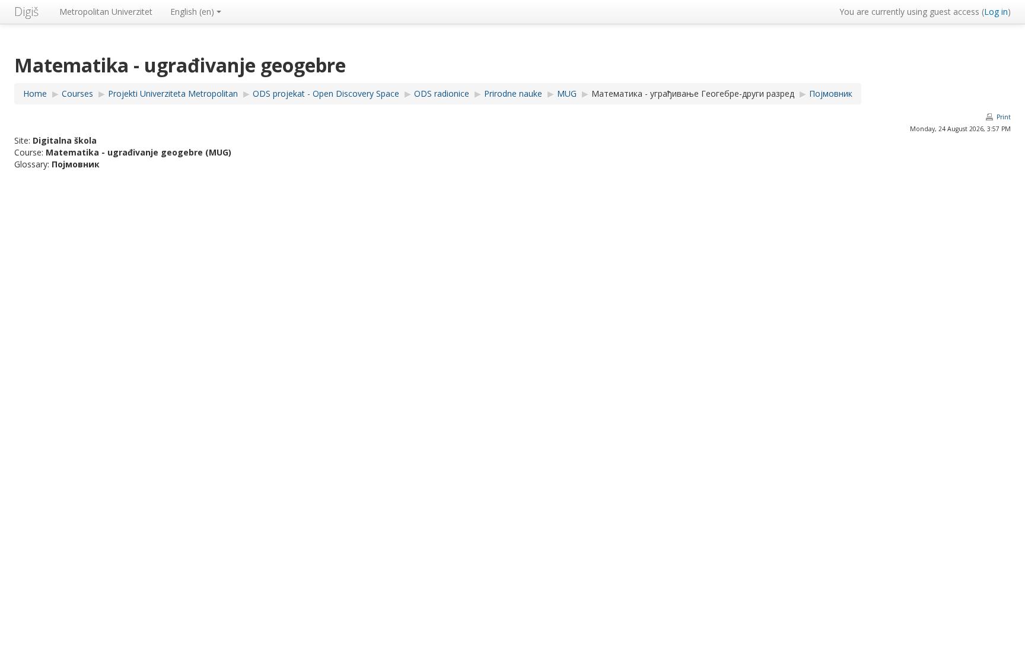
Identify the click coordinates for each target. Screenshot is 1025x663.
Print (1004, 117)
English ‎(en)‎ (192, 11)
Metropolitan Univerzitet (105, 11)
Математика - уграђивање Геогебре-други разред (692, 93)
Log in (996, 11)
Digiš (26, 12)
